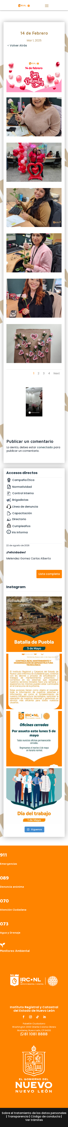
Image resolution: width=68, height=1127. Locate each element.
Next (57, 373)
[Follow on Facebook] (23, 1017)
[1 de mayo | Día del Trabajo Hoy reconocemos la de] (34, 796)
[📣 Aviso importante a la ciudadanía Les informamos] (34, 738)
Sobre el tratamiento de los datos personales (34, 1113)
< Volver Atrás (17, 45)
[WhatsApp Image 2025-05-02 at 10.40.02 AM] (34, 181)
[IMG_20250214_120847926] (34, 362)
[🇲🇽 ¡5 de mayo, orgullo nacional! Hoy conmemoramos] (34, 624)
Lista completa (49, 574)
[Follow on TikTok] (37, 1017)
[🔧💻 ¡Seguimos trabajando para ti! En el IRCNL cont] (34, 681)
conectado (45, 447)
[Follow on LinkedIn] (44, 1017)
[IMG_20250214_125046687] (34, 271)
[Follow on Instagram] (30, 1017)
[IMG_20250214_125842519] (34, 135)
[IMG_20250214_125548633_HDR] (34, 317)
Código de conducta (45, 1116)
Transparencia (18, 1116)
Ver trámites (34, 1120)
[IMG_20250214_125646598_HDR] (34, 226)
